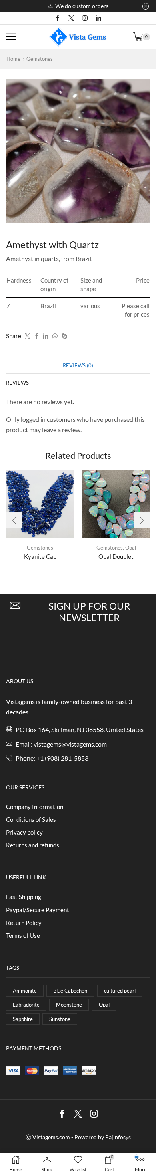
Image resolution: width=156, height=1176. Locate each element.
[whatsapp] (55, 336)
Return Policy (24, 922)
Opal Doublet (116, 556)
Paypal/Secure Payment (37, 909)
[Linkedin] (98, 18)
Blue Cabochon (70, 990)
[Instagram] (85, 18)
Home (13, 59)
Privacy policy (24, 832)
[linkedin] (45, 336)
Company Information (34, 806)
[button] (14, 520)
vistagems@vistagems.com (70, 744)
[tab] (78, 365)
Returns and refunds (32, 845)
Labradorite (26, 1004)
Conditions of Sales (31, 819)
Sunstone (59, 1019)
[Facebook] (57, 18)
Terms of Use (23, 935)
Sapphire (23, 1019)
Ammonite (25, 990)
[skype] (63, 336)
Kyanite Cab (40, 556)
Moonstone (69, 1004)
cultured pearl (120, 990)
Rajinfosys (118, 1137)
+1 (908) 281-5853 (62, 758)
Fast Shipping (23, 896)
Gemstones (39, 59)
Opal (130, 547)
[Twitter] (71, 18)
